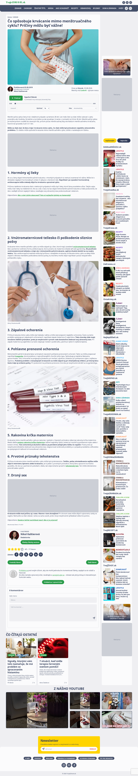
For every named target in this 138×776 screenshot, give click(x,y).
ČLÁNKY (119, 303)
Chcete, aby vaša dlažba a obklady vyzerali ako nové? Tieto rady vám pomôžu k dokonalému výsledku (123, 427)
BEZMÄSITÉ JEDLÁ (123, 550)
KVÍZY (121, 8)
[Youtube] (127, 2)
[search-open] (130, 8)
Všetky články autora (30, 542)
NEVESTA (119, 194)
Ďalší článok (92, 562)
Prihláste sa (23, 570)
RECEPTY (74, 8)
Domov (10, 17)
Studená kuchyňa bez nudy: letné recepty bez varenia (123, 555)
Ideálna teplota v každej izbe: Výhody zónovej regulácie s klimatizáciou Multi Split (123, 521)
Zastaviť (13, 108)
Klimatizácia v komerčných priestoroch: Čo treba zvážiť (122, 486)
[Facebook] (123, 2)
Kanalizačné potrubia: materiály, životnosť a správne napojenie (121, 505)
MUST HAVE (120, 212)
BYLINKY (96, 8)
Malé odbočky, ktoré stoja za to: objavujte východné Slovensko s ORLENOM (123, 349)
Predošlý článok (15, 562)
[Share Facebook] (16, 554)
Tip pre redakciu (106, 758)
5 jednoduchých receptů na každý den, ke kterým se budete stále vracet (123, 290)
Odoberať (93, 749)
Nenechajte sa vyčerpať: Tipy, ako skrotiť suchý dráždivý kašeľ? (123, 309)
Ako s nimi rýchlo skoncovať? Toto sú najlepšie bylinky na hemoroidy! (44, 195)
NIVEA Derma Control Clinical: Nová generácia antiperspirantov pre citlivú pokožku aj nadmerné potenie (123, 367)
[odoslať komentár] (94, 618)
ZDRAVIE (18, 8)
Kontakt (38, 758)
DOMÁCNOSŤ (121, 418)
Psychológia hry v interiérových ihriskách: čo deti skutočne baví (123, 388)
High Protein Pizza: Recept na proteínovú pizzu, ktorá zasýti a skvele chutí (123, 239)
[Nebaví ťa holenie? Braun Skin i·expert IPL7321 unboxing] (85, 719)
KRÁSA (50, 8)
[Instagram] (130, 2)
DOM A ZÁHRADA (109, 8)
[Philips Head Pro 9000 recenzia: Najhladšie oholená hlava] (117, 700)
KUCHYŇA (120, 534)
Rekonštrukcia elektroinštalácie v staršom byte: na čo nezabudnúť (123, 470)
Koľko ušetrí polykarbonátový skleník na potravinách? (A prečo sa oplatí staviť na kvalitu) (123, 405)
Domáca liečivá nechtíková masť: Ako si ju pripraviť (37, 520)
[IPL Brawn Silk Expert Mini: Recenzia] (117, 719)
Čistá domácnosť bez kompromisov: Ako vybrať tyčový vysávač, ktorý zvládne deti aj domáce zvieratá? (123, 578)
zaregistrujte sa (58, 575)
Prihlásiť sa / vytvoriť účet (53, 582)
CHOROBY (28, 8)
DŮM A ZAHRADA (123, 268)
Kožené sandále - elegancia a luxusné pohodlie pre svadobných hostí (123, 219)
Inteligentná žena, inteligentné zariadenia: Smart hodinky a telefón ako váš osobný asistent (123, 327)
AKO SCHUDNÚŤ (62, 8)
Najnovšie (123, 141)
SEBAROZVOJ (85, 8)
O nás (27, 758)
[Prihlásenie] (126, 8)
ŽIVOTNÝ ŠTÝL (40, 8)
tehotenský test (72, 466)
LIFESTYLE (120, 151)
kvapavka (19, 356)
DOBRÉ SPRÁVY (122, 341)
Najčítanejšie (109, 141)
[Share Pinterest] (31, 554)
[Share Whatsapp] (21, 554)
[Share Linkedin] (36, 554)
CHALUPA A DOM (122, 497)
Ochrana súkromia (87, 758)
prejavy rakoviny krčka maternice (31, 442)
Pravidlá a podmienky (66, 758)
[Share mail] (41, 554)
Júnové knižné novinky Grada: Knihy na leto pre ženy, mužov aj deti (123, 594)
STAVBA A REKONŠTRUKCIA (123, 462)
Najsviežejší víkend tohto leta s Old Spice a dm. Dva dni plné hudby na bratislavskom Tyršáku (123, 160)
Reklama (49, 758)
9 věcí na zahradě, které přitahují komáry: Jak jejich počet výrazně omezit (123, 275)
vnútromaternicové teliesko (84, 247)
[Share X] (26, 554)
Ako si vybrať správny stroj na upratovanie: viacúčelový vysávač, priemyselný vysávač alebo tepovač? (122, 446)
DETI (118, 382)
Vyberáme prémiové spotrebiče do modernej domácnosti (121, 541)
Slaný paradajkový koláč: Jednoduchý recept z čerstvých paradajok (123, 255)
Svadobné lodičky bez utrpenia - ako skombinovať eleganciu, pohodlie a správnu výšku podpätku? (123, 202)
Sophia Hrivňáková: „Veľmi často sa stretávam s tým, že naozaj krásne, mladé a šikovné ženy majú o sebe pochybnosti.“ (123, 179)
